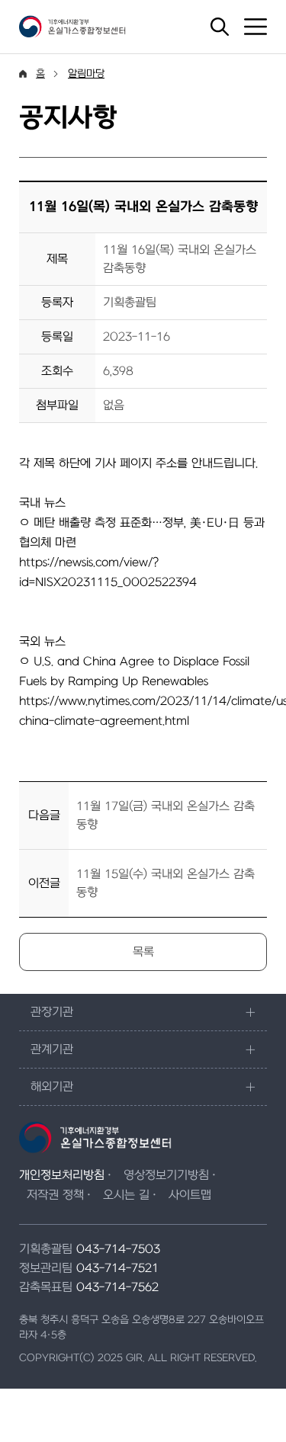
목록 (143, 952)
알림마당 (86, 73)
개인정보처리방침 (61, 1175)
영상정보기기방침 (166, 1175)
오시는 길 (126, 1195)
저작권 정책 (55, 1195)
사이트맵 (190, 1195)
